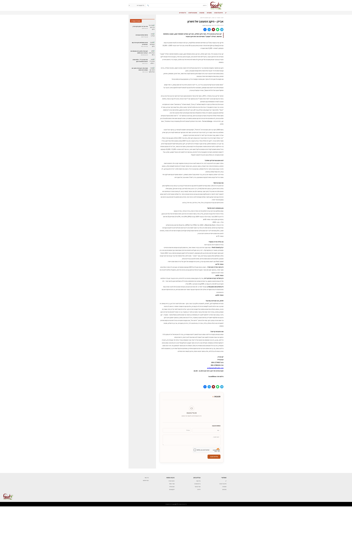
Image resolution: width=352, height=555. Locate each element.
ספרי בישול (172, 484)
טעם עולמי (172, 486)
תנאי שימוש (146, 480)
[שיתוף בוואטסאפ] (217, 29)
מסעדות (209, 13)
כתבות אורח (172, 481)
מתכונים (202, 13)
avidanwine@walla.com (215, 368)
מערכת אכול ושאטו (206, 25)
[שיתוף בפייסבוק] (205, 29)
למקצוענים (172, 489)
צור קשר (147, 477)
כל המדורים (182, 13)
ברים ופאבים (197, 484)
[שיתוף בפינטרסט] (213, 29)
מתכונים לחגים (193, 13)
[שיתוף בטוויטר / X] (209, 29)
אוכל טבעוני (197, 486)
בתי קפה (198, 481)
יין (225, 13)
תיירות (198, 489)
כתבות (218, 17)
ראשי (222, 17)
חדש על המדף (218, 13)
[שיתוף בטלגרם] (221, 29)
